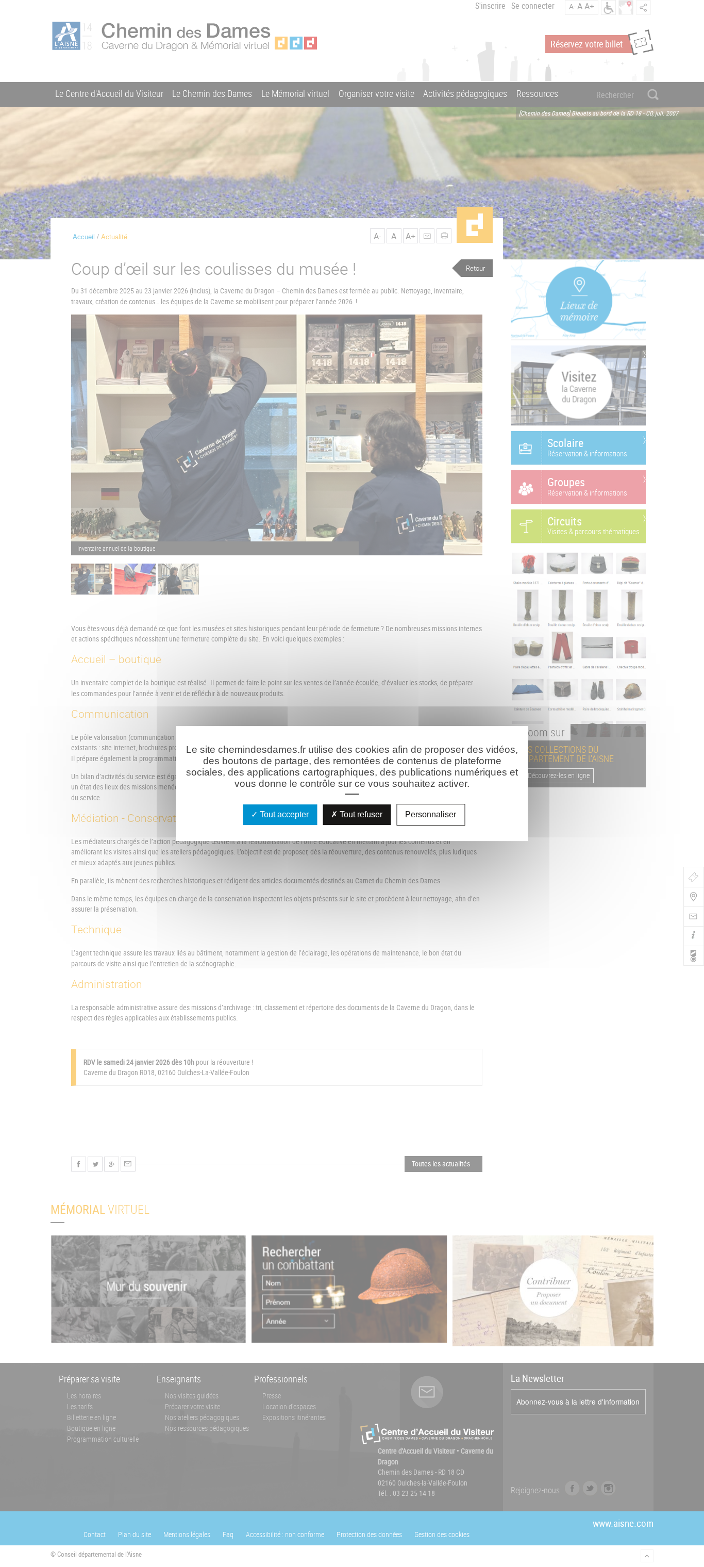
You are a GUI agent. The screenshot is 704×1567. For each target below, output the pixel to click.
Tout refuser (360, 814)
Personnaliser (430, 814)
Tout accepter (283, 814)
